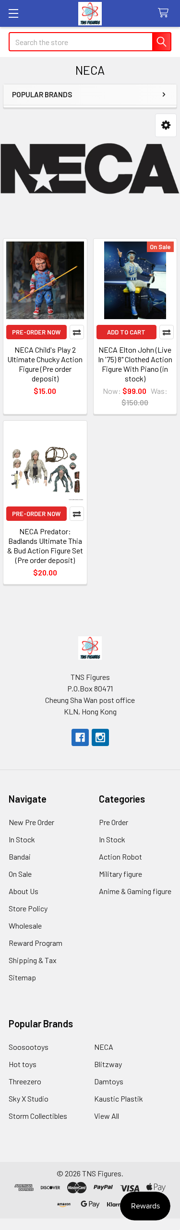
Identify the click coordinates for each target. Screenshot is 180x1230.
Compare (77, 332)
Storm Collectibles (38, 1115)
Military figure (120, 873)
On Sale (20, 873)
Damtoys (108, 1081)
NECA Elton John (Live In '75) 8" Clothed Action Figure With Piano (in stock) (135, 364)
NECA (103, 1046)
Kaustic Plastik (118, 1098)
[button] (166, 125)
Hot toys (22, 1064)
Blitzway (108, 1064)
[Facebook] (80, 737)
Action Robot (120, 856)
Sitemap (22, 977)
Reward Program (35, 942)
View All (106, 1115)
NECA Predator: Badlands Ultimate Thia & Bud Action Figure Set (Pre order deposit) (45, 545)
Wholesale (25, 925)
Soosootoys (28, 1046)
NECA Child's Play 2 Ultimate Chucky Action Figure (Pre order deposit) (45, 364)
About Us (23, 891)
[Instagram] (100, 737)
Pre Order (113, 822)
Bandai (20, 856)
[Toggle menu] (13, 13)
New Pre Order (31, 822)
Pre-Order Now (36, 332)
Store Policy (28, 908)
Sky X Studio (28, 1098)
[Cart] (165, 13)
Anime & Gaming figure (135, 891)
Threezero (25, 1081)
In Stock (22, 839)
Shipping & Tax (33, 960)
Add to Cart (126, 332)
